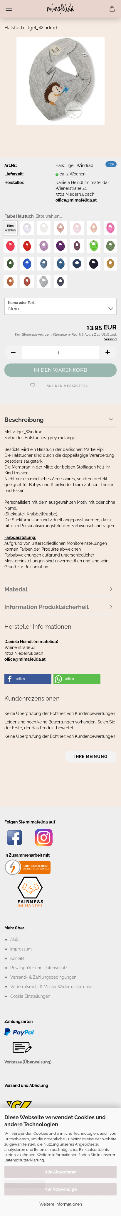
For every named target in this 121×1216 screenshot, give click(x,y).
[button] (13, 352)
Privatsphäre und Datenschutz (38, 967)
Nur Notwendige (60, 1189)
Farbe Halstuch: (33, 216)
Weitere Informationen (60, 1204)
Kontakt (17, 958)
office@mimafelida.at (76, 200)
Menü (9, 9)
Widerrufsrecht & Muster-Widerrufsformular (51, 986)
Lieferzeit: (13, 174)
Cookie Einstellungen (30, 996)
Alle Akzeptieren (60, 1172)
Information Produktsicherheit (46, 606)
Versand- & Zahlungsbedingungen (43, 977)
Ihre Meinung (90, 756)
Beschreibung (24, 419)
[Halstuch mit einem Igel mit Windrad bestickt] (60, 80)
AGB (14, 939)
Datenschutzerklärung (24, 1160)
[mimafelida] (60, 9)
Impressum (21, 949)
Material (15, 589)
